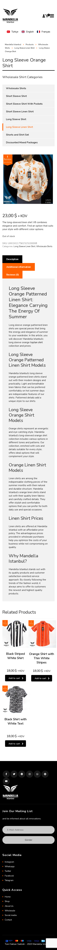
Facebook (9, 876)
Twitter (8, 871)
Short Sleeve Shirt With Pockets (24, 103)
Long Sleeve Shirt (16, 119)
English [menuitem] (30, 31)
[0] (46, 15)
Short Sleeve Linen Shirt (20, 111)
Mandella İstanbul (13, 44)
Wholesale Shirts (44, 246)
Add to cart (14, 678)
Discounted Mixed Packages (22, 142)
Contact (8, 920)
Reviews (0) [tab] (12, 274)
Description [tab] (12, 259)
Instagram (9, 862)
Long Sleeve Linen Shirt (24, 246)
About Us (9, 906)
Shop (7, 901)
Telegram (9, 880)
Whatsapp (10, 866)
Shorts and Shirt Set (17, 134)
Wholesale (10, 910)
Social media (11, 915)
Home (7, 897)
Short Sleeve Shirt (16, 96)
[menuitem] (12, 32)
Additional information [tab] (18, 267)
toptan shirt (36, 342)
